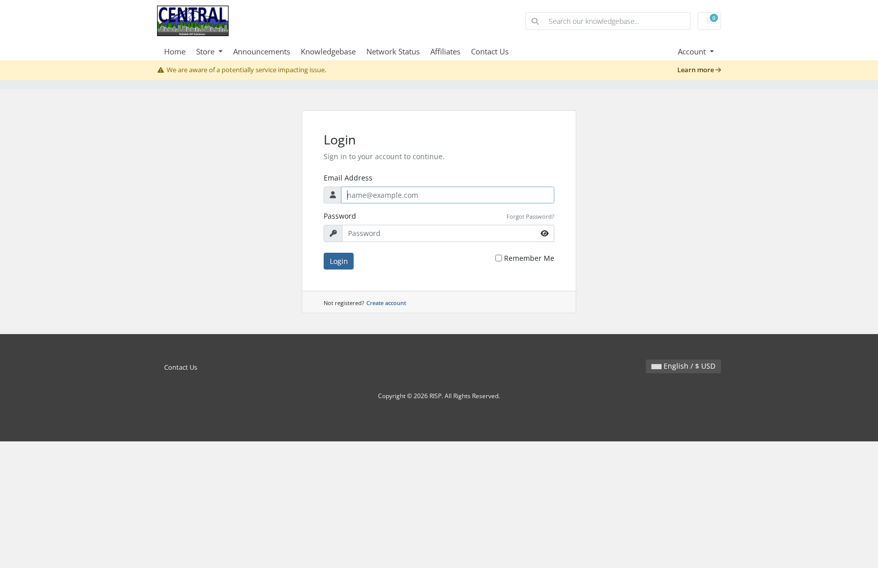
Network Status (393, 51)
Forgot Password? (530, 216)
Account (693, 51)
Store (206, 51)
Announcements (261, 51)
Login (339, 261)
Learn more (696, 70)
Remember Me (529, 258)
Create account (386, 303)
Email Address (348, 178)
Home (174, 51)
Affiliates (445, 51)
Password (340, 216)
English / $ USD (688, 366)
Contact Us (490, 51)
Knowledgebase (328, 51)
